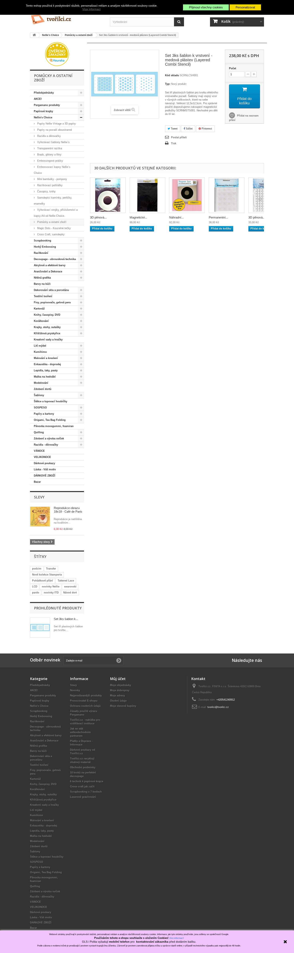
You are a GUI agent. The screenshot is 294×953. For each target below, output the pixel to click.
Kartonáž (39, 308)
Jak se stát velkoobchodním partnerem (80, 732)
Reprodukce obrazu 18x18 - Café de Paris (68, 509)
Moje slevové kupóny (123, 705)
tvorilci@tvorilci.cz (218, 707)
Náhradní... (176, 217)
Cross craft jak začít (82, 786)
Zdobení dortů (42, 389)
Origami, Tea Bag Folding (50, 419)
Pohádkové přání (42, 580)
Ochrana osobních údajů (85, 705)
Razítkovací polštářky (49, 185)
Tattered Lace (66, 580)
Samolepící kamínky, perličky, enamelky (53, 200)
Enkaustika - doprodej (47, 364)
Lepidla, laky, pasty (46, 370)
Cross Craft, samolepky (50, 234)
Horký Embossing (45, 246)
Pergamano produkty (47, 105)
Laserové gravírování (83, 796)
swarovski (70, 586)
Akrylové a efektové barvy (49, 265)
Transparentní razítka (49, 148)
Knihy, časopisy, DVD (47, 314)
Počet (232, 68)
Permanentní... (218, 217)
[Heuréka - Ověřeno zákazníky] (57, 53)
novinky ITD (51, 592)
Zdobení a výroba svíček (49, 438)
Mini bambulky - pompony (51, 179)
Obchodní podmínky (82, 767)
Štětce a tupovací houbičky (50, 401)
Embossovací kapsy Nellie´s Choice (52, 169)
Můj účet (118, 678)
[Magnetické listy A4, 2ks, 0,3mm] (147, 195)
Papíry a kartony (44, 413)
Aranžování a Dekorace (48, 271)
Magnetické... (138, 217)
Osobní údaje (118, 700)
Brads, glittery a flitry (48, 154)
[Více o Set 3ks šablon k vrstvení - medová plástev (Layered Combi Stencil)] (40, 628)
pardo (35, 592)
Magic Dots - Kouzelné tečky (53, 228)
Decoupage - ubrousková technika (55, 259)
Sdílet (189, 128)
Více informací (91, 9)
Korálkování (41, 320)
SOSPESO (40, 407)
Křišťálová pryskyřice (47, 333)
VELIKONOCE (42, 457)
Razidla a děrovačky (48, 135)
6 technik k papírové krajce (86, 781)
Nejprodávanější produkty (86, 695)
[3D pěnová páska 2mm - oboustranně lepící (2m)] (108, 195)
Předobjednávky (44, 92)
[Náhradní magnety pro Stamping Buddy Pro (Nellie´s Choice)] (187, 195)
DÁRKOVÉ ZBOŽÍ (44, 475)
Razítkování (41, 252)
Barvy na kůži (42, 283)
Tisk (173, 143)
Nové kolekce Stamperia (47, 574)
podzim (36, 568)
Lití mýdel (40, 345)
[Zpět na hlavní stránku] (34, 35)
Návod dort (70, 592)
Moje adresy (117, 695)
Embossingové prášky (49, 160)
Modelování (41, 382)
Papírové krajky (43, 111)
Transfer (51, 568)
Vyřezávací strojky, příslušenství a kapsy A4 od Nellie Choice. (56, 212)
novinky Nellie (50, 586)
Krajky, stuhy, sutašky (47, 327)
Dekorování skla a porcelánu (51, 290)
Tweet (174, 128)
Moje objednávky (120, 685)
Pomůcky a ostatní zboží (51, 221)
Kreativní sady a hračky (48, 339)
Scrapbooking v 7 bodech (86, 791)
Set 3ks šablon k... (66, 619)
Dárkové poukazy (44, 463)
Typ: (167, 83)
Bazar (37, 481)
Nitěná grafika (42, 277)
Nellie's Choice (43, 117)
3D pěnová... (98, 217)
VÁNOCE (39, 450)
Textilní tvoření (43, 296)
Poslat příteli (179, 137)
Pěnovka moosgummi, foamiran (54, 426)
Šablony (39, 395)
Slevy (39, 497)
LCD (34, 586)
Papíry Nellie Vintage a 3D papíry (56, 123)
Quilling (39, 432)
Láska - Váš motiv (45, 469)
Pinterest (206, 128)
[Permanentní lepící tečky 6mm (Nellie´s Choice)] (226, 195)
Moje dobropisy (119, 690)
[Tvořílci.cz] (67, 17)
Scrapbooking (42, 240)
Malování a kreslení (46, 358)
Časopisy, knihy (46, 191)
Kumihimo (40, 351)
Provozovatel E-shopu (83, 700)
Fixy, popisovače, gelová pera (52, 302)
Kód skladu (172, 75)
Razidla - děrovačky (46, 444)
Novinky (75, 690)
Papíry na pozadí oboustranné (54, 129)
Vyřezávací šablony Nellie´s (53, 142)
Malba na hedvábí (45, 376)
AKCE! (38, 98)
